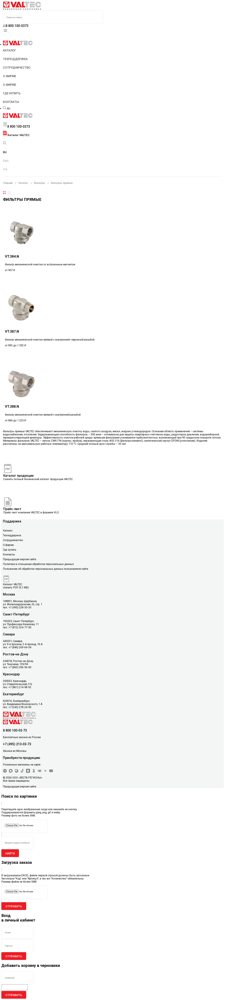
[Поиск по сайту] (4, 108)
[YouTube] (51, 771)
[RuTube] (28, 771)
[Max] (11, 771)
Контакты (11, 102)
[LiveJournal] (16, 771)
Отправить (13, 906)
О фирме (9, 76)
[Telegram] (5, 771)
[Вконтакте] (40, 771)
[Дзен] (45, 771)
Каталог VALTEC (18, 135)
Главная (8, 183)
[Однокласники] (34, 771)
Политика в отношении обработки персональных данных (38, 564)
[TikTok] (22, 771)
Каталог (9, 50)
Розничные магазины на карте (22, 764)
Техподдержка (15, 59)
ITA (5, 169)
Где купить (12, 93)
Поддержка (12, 521)
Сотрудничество (16, 67)
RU (8, 108)
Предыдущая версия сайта (19, 559)
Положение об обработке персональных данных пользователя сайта (45, 568)
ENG (6, 160)
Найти (10, 853)
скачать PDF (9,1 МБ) (16, 587)
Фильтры (39, 183)
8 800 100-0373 (17, 26)
